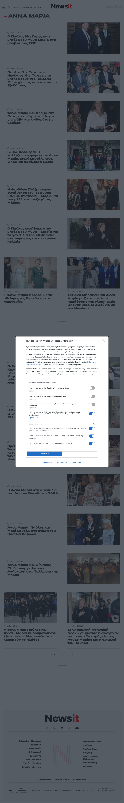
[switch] (92, 388)
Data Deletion (48, 462)
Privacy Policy (75, 462)
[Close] (104, 341)
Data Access (62, 462)
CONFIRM (44, 453)
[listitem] (62, 382)
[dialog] (62, 401)
